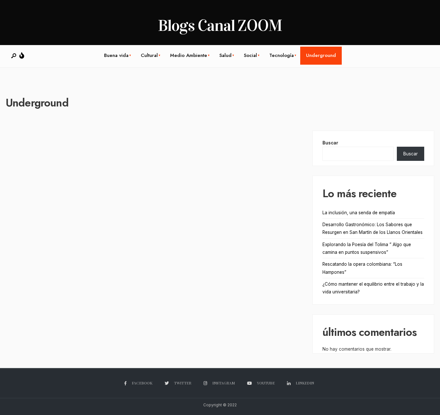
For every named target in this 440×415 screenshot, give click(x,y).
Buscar (330, 142)
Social (250, 55)
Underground (321, 55)
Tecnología (281, 55)
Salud (225, 55)
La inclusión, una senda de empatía (358, 212)
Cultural (149, 55)
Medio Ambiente (188, 55)
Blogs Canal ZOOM (220, 25)
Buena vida (116, 55)
